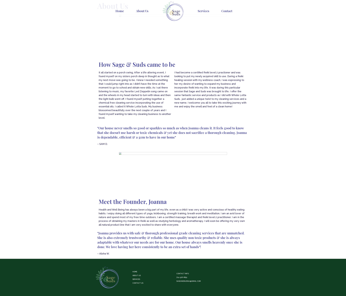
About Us (142, 11)
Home (120, 11)
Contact (226, 11)
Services (203, 11)
